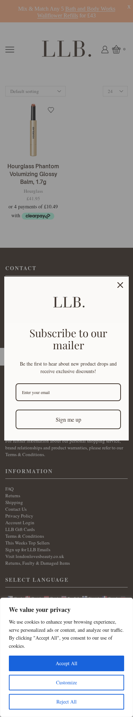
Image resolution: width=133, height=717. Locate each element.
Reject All (66, 701)
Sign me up (68, 419)
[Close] (120, 285)
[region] (66, 657)
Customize (66, 682)
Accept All (66, 663)
